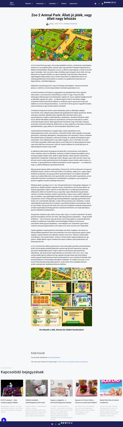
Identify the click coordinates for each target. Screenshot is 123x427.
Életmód (28, 4)
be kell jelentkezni (54, 357)
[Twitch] (113, 2)
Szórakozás (39, 4)
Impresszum (73, 4)
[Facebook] (105, 2)
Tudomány (52, 4)
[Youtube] (109, 2)
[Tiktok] (115, 2)
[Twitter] (107, 2)
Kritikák (66, 24)
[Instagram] (111, 2)
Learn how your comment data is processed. (73, 362)
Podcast (63, 4)
